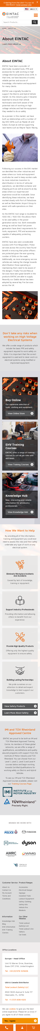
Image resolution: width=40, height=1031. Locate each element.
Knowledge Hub (8, 921)
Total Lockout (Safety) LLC (17, 987)
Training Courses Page (22, 784)
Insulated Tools (25, 896)
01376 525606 (6, 1027)
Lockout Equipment (26, 899)
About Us (5, 887)
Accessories (23, 887)
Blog (4, 924)
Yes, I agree (9, 1021)
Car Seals (22, 935)
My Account (22, 1027)
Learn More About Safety (16, 713)
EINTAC (10, 15)
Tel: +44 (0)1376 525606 (16, 971)
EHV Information (8, 927)
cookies (12, 1009)
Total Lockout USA (26, 929)
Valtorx (22, 932)
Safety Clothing (25, 902)
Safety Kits (23, 904)
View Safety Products (14, 706)
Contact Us (6, 890)
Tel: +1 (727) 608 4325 (15, 1000)
